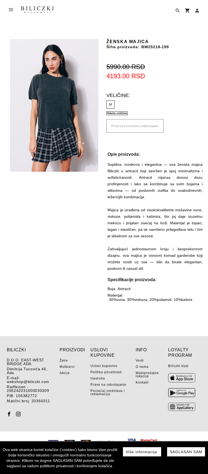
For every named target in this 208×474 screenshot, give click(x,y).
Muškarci (67, 367)
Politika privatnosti (106, 372)
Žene (64, 360)
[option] (54, 105)
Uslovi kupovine (104, 366)
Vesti (140, 360)
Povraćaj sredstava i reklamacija (107, 392)
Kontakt (142, 382)
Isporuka (97, 378)
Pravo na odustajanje (108, 385)
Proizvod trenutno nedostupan (134, 126)
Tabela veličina (117, 113)
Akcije (65, 373)
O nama (142, 367)
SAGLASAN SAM (186, 452)
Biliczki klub (178, 366)
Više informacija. (142, 452)
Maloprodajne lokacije (147, 374)
